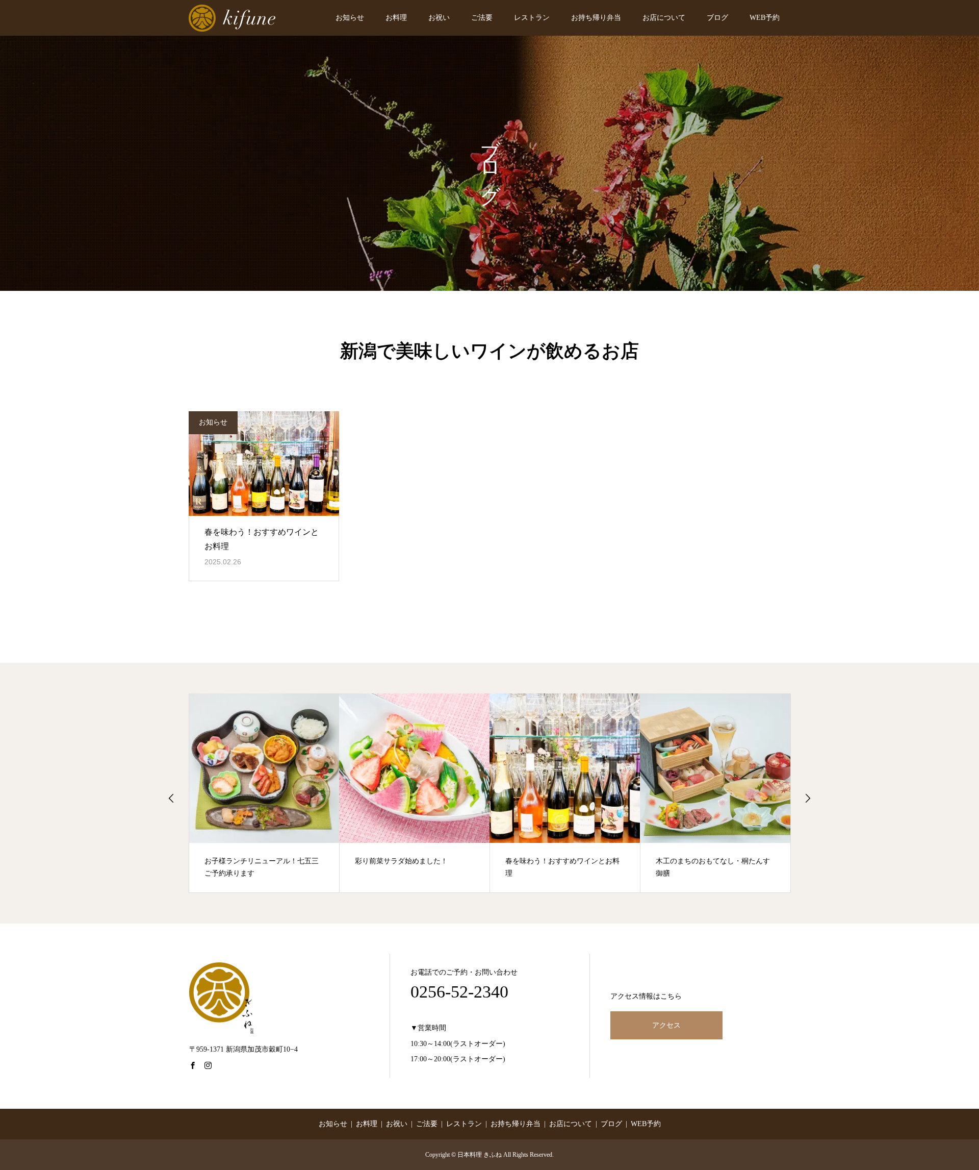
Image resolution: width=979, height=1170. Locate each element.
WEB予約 (765, 17)
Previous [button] (171, 798)
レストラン (532, 17)
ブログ (717, 17)
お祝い (439, 17)
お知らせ (350, 17)
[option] (264, 792)
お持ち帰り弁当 (596, 17)
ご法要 (482, 17)
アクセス (666, 1025)
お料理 (396, 17)
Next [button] (808, 798)
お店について (663, 17)
